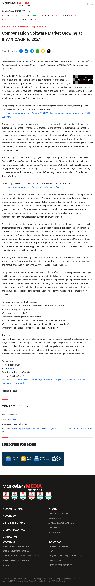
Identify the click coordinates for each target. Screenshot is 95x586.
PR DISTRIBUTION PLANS (59, 514)
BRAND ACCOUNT (21, 556)
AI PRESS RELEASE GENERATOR (61, 523)
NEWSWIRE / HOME (13, 509)
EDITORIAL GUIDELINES (58, 547)
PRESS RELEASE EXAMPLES (60, 565)
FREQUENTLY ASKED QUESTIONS (65, 556)
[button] (83, 4)
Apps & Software (40, 26)
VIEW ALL (7, 565)
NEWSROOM (9, 515)
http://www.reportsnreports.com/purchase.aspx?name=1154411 (32, 187)
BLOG (50, 551)
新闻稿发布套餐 (54, 518)
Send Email (13, 368)
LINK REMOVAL (54, 528)
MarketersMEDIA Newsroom (15, 26)
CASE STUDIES (54, 560)
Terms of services (9, 579)
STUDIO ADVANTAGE (14, 529)
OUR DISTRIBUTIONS (14, 522)
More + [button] (90, 4)
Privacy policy (22, 579)
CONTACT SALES (55, 532)
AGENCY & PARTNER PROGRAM (16, 551)
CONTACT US (10, 536)
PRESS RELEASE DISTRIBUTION (16, 547)
